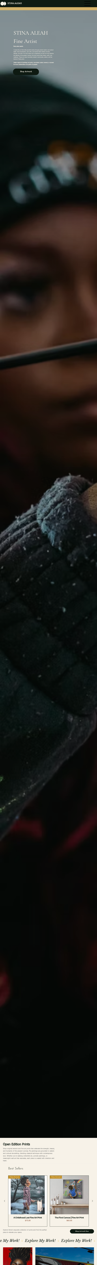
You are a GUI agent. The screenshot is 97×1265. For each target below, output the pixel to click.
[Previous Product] (4, 1200)
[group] (48, 1201)
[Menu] (87, 3)
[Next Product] (92, 1200)
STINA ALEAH (15, 3)
